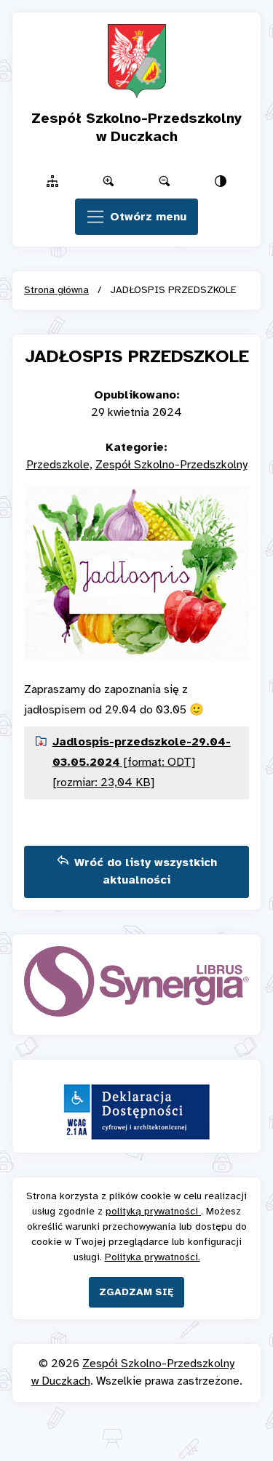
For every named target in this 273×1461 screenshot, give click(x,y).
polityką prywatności (153, 1211)
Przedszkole (58, 465)
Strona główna (56, 290)
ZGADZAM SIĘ (136, 1292)
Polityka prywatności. (152, 1257)
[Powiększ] (108, 181)
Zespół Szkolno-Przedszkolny (171, 465)
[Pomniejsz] (165, 181)
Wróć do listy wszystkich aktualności (145, 871)
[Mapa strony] (52, 181)
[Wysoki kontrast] (221, 181)
